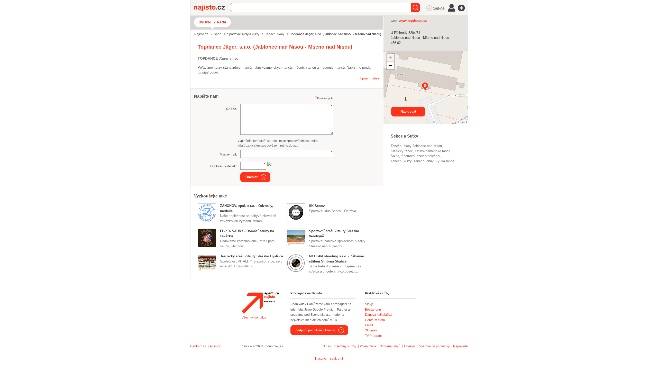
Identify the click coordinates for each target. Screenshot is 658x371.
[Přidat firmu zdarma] (463, 8)
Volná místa (368, 346)
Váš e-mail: (228, 154)
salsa (395, 156)
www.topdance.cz (413, 21)
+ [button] (390, 57)
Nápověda (460, 346)
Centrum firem (375, 320)
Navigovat (408, 111)
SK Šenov (317, 206)
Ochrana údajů (390, 346)
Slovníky (371, 330)
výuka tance (444, 161)
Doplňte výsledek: (223, 166)
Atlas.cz (215, 346)
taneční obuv (423, 161)
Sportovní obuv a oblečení (420, 156)
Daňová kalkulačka (378, 314)
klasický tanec (402, 151)
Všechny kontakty (254, 317)
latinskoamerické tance (432, 151)
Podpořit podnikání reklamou (315, 330)
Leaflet (462, 122)
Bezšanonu (373, 309)
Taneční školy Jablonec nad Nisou (416, 146)
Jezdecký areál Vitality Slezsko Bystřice (251, 256)
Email (369, 325)
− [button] (390, 65)
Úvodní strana (212, 22)
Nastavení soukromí (329, 358)
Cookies (410, 346)
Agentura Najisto (260, 303)
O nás (327, 346)
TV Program (373, 336)
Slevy (369, 304)
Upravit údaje (369, 78)
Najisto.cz (212, 8)
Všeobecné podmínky (434, 346)
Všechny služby (345, 346)
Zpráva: (231, 108)
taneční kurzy (401, 161)
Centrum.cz (198, 346)
